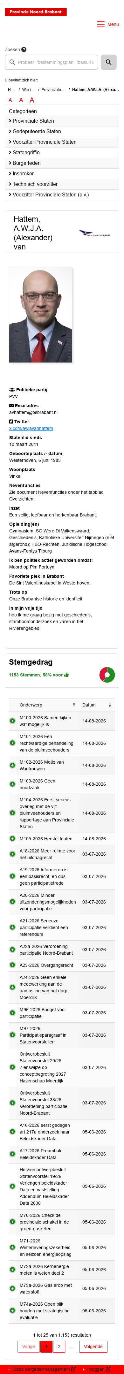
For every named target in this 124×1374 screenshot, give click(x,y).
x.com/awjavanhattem (31, 428)
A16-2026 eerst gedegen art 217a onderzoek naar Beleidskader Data (45, 1132)
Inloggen (96, 1369)
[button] (109, 62)
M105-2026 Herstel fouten (46, 838)
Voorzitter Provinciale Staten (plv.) (50, 194)
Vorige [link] (28, 1346)
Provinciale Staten (57, 90)
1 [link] (46, 1346)
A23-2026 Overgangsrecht (46, 965)
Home (13, 90)
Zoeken (12, 49)
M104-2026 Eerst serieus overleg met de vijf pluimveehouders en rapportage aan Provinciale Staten (47, 813)
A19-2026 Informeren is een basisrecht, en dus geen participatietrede (43, 876)
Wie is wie (31, 90)
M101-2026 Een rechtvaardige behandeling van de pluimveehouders (46, 743)
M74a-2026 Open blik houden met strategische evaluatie (45, 1310)
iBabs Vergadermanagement (41, 1369)
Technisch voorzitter (34, 184)
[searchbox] (51, 62)
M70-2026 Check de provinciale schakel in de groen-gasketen (44, 1222)
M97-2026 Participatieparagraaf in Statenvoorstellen (43, 1035)
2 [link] (59, 1346)
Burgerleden (26, 163)
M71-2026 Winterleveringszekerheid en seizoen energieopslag (46, 1247)
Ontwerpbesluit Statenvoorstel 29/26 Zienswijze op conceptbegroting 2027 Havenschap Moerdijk (43, 1067)
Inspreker (22, 173)
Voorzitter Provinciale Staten (44, 142)
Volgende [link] (93, 1346)
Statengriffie (25, 152)
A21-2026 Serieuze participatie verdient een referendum (44, 927)
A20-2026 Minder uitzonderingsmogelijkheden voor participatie (48, 902)
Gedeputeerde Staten (36, 131)
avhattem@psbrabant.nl (33, 412)
